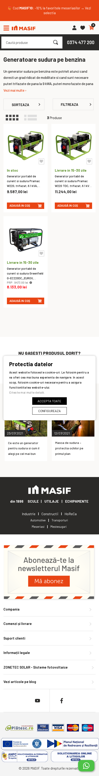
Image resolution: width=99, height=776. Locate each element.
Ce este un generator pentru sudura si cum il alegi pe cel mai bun (23, 448)
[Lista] (32, 118)
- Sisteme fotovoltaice (35, 667)
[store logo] (24, 28)
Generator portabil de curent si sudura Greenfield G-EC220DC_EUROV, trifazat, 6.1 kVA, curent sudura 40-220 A (25, 278)
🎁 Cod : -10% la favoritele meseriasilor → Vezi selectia (49, 10)
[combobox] (32, 42)
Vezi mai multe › (14, 90)
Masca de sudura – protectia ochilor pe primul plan (69, 448)
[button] (41, 161)
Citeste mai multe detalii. (27, 392)
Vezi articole (19, 682)
